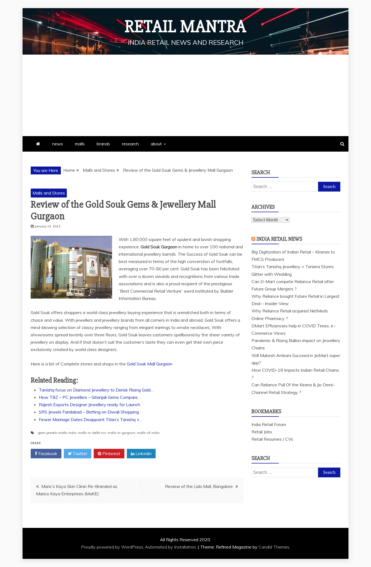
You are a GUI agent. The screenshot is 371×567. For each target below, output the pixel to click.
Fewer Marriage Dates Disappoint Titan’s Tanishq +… (90, 419)
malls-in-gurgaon (121, 433)
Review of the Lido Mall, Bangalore (199, 486)
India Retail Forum (268, 424)
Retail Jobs (261, 431)
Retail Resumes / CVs (272, 439)
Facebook (47, 453)
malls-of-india (148, 433)
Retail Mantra (185, 26)
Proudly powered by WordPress (112, 547)
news (57, 143)
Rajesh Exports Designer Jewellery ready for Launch (89, 404)
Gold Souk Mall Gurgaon (149, 363)
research (130, 143)
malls (80, 143)
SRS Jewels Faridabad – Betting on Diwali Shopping (89, 412)
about (156, 143)
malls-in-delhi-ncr (92, 433)
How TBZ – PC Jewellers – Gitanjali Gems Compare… (90, 397)
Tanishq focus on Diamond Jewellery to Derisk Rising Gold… (96, 390)
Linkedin (143, 453)
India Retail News (279, 239)
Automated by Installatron (170, 547)
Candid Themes (274, 547)
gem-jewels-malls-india (57, 433)
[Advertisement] (185, 95)
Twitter (79, 453)
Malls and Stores (49, 193)
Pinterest (110, 453)
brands (103, 143)
